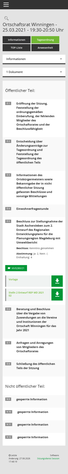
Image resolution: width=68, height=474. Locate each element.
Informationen (16, 39)
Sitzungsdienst (48, 458)
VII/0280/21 (18, 268)
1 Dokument (14, 72)
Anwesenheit (45, 47)
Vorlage (13, 279)
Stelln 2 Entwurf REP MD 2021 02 (26, 294)
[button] (57, 281)
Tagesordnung (45, 39)
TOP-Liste (16, 47)
